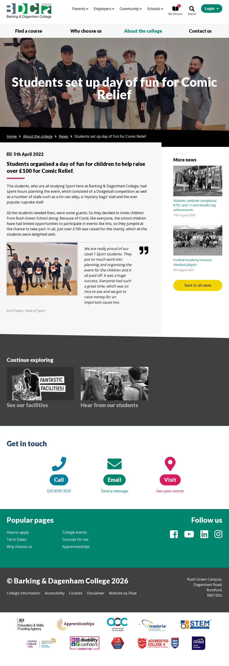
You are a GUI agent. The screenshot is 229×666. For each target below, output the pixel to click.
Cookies (76, 593)
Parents (79, 8)
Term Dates (17, 539)
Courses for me (75, 539)
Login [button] (209, 8)
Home (12, 136)
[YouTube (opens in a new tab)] (189, 536)
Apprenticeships (76, 546)
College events (74, 532)
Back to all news (197, 285)
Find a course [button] (28, 31)
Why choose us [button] (86, 31)
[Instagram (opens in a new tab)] (218, 536)
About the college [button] (143, 31)
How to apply (18, 532)
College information (23, 593)
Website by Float (123, 593)
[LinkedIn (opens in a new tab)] (204, 536)
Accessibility (55, 593)
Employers (103, 8)
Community (130, 8)
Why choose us (19, 546)
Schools (154, 8)
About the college (38, 136)
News (63, 136)
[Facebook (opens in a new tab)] (174, 536)
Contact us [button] (200, 31)
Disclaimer (95, 593)
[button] (175, 11)
